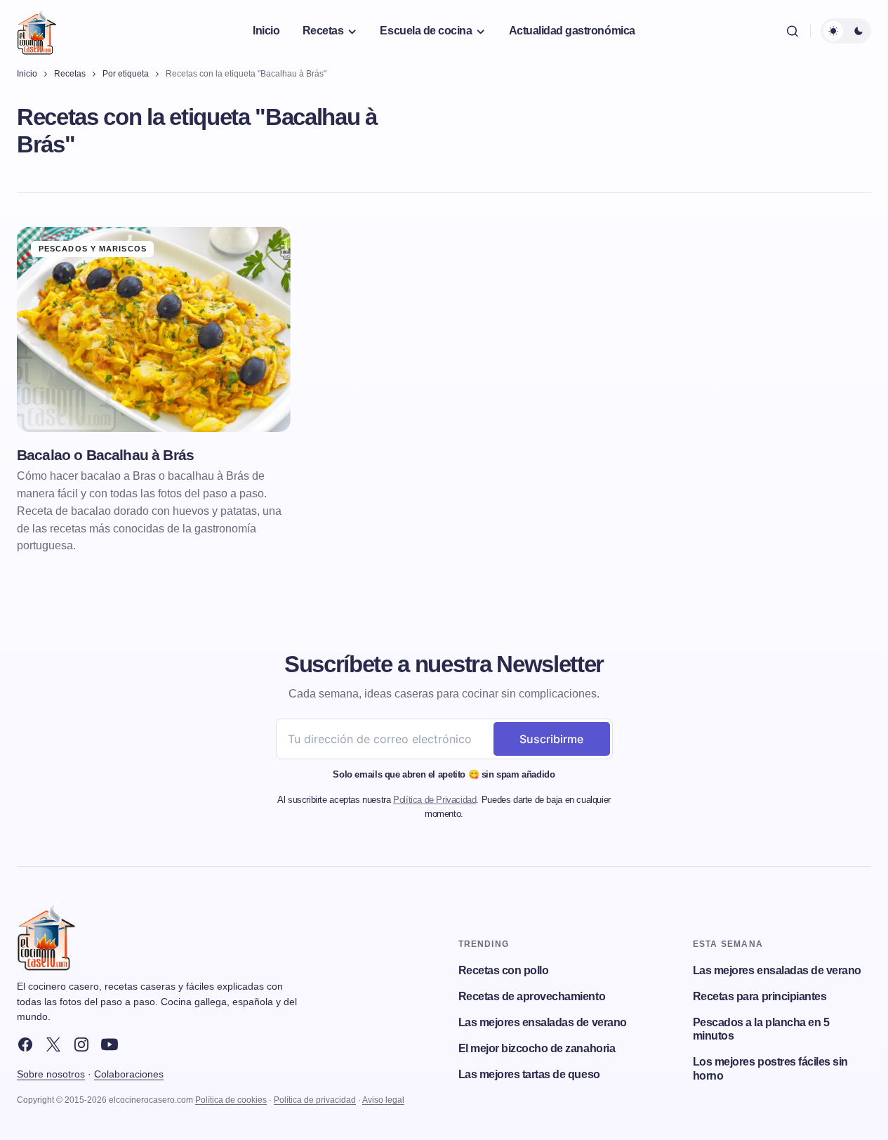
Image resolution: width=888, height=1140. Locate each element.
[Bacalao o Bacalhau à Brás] (154, 329)
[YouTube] (109, 1044)
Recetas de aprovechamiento (532, 996)
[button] (792, 31)
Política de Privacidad (434, 799)
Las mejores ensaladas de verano (542, 1022)
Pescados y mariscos (93, 248)
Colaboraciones (129, 1074)
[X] (53, 1044)
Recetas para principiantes (760, 996)
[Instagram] (81, 1044)
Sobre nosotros (51, 1074)
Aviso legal (383, 1100)
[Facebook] (25, 1044)
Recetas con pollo (503, 970)
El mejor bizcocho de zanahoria (537, 1048)
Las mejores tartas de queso (529, 1074)
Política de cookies (231, 1100)
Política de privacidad (315, 1100)
